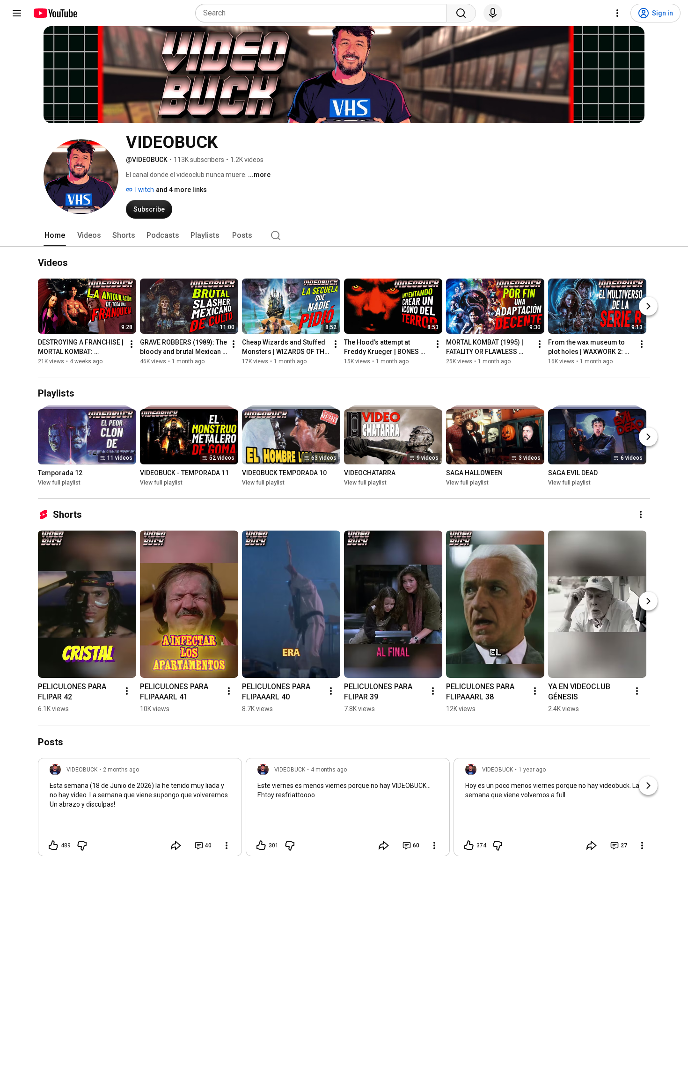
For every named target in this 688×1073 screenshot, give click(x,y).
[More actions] (131, 344)
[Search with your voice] (492, 13)
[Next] (648, 306)
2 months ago (121, 769)
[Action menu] (226, 845)
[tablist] (344, 235)
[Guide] (16, 13)
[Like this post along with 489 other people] (53, 845)
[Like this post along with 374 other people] (468, 845)
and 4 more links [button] (181, 189)
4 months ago (329, 769)
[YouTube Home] (55, 13)
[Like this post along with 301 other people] (261, 845)
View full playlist (59, 482)
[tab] (55, 235)
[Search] (461, 13)
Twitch (143, 189)
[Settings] (617, 13)
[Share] (176, 845)
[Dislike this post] (81, 845)
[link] (140, 810)
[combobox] (323, 13)
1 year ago (532, 769)
